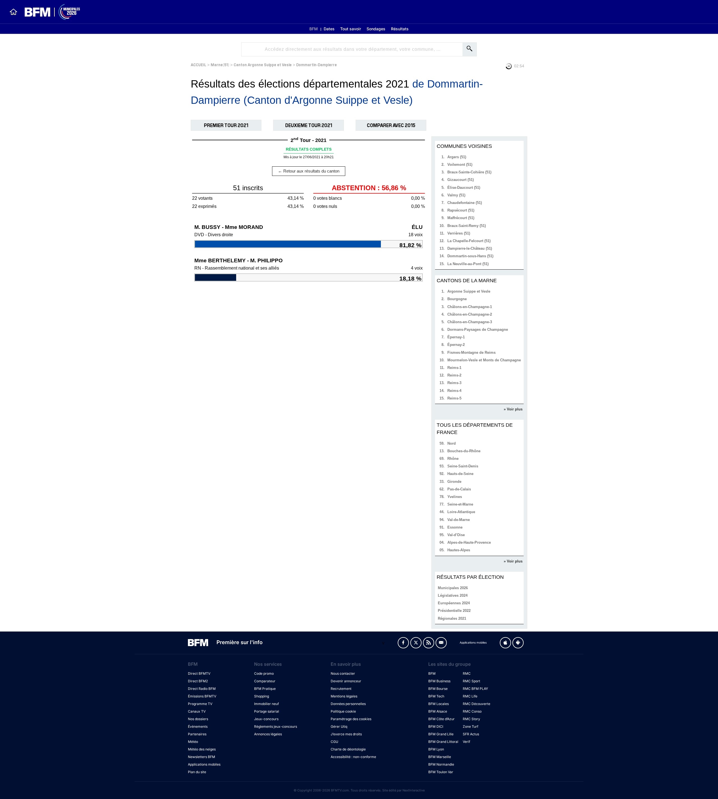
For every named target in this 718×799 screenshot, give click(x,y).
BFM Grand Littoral (443, 742)
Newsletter (441, 642)
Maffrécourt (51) (460, 218)
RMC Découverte (476, 704)
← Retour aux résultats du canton (308, 171)
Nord (451, 443)
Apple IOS (505, 642)
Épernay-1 (456, 337)
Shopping (261, 696)
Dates (329, 28)
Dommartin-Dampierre (316, 64)
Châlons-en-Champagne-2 (469, 314)
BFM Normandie (441, 764)
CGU (334, 742)
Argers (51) (456, 157)
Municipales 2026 (453, 588)
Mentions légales (344, 696)
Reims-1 (454, 368)
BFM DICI (435, 726)
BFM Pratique (265, 689)
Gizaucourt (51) (460, 180)
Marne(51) (220, 64)
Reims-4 (454, 391)
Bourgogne (457, 299)
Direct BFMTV (199, 673)
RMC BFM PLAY (475, 689)
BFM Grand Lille (441, 734)
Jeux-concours (266, 719)
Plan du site (197, 772)
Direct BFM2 (198, 681)
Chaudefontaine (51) (464, 203)
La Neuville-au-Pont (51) (468, 264)
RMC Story (471, 719)
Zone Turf (470, 726)
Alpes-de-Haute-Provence (469, 542)
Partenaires (197, 734)
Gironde (454, 481)
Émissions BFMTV (202, 696)
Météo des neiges (202, 749)
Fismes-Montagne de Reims (471, 352)
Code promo (264, 673)
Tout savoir (350, 28)
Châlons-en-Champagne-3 (469, 322)
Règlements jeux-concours (275, 726)
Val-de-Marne (458, 520)
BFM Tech (436, 696)
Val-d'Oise (456, 535)
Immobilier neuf (266, 704)
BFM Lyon (436, 749)
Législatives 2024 (453, 595)
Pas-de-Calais (459, 489)
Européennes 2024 (454, 603)
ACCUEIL (198, 64)
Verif (466, 742)
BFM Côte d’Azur (441, 719)
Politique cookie (343, 711)
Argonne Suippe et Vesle (468, 291)
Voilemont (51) (459, 164)
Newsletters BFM (201, 757)
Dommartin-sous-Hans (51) (470, 256)
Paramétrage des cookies (351, 719)
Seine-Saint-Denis (462, 466)
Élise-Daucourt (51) (463, 187)
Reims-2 (454, 375)
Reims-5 (454, 398)
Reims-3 (454, 383)
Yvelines (454, 497)
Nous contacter (343, 673)
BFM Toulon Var (440, 772)
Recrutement (341, 689)
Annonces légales (268, 734)
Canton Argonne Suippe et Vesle (263, 64)
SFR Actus (471, 734)
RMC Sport (471, 681)
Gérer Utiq (339, 726)
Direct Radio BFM (202, 689)
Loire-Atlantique (461, 512)
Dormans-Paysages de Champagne (477, 329)
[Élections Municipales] (49, 12)
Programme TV (200, 704)
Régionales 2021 (452, 618)
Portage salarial (266, 711)
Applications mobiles (204, 764)
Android (518, 642)
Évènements (198, 726)
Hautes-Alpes (458, 550)
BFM (313, 28)
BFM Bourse (438, 689)
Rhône (453, 458)
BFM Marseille (439, 757)
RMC (467, 673)
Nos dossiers (198, 719)
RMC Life (470, 696)
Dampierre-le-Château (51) (469, 248)
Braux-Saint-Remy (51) (466, 226)
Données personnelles (348, 704)
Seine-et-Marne (460, 504)
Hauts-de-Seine (460, 474)
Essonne (454, 527)
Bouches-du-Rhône (463, 451)
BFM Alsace (437, 711)
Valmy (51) (456, 195)
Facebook (403, 642)
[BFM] (13, 12)
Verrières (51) (458, 233)
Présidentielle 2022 (454, 611)
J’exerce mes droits (346, 734)
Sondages (376, 28)
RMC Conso (472, 711)
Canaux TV (197, 711)
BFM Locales (438, 704)
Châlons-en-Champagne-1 (469, 307)
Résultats (400, 28)
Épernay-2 (456, 345)
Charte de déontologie (348, 749)
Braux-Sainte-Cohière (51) (469, 172)
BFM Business (439, 681)
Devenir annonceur (346, 681)
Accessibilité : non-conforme (353, 757)
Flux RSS (428, 642)
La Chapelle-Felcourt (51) (469, 241)
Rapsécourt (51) (460, 210)
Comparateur (264, 681)
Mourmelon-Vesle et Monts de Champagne (484, 360)
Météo (193, 742)
